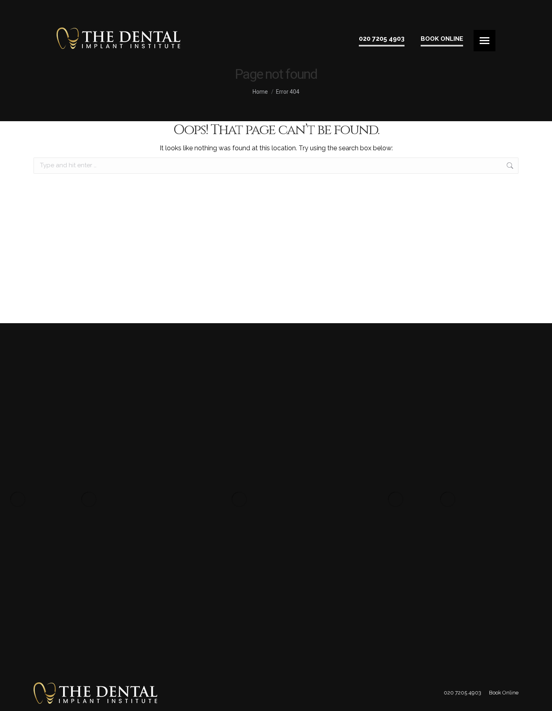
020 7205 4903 (382, 38)
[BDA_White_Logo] (89, 499)
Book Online (442, 38)
